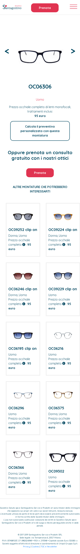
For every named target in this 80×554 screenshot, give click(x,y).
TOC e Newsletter (49, 546)
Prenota (45, 8)
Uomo (40, 99)
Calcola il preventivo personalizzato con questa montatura (40, 131)
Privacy (26, 546)
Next (73, 50)
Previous (7, 50)
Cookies (35, 546)
